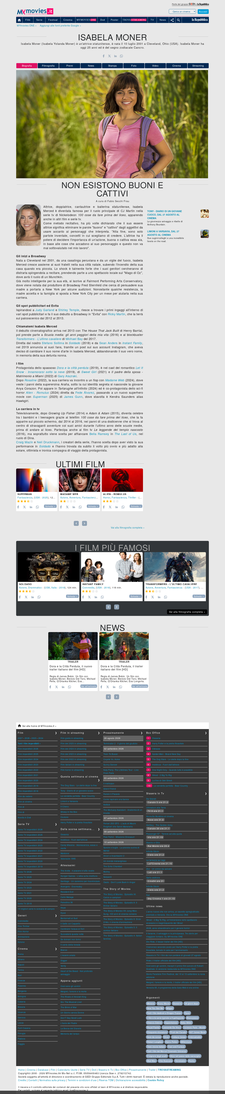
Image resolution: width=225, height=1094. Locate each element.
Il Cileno (65, 806)
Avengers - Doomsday (71, 886)
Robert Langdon (154, 1041)
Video (155, 65)
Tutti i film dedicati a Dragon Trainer (164, 1013)
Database (43, 1069)
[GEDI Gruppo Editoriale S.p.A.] (192, 4)
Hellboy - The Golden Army (159, 825)
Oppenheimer (171, 1022)
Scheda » (50, 506)
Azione (64, 497)
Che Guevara (165, 1060)
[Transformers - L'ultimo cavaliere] (175, 567)
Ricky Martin (116, 314)
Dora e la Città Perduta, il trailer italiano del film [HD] (122, 667)
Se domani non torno (71, 939)
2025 (45, 497)
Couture (65, 817)
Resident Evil (67, 891)
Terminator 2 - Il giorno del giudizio (120, 743)
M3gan (170, 1008)
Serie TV (84, 1069)
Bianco (64, 949)
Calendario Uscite (68, 1069)
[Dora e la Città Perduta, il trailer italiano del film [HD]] (124, 646)
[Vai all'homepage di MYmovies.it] (35, 14)
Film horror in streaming (72, 769)
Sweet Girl (88, 372)
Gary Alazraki (67, 376)
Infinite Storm (152, 851)
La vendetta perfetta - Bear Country (78, 795)
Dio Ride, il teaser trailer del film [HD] (164, 941)
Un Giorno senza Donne (72, 1012)
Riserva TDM (106, 1080)
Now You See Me (155, 1008)
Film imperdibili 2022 (28, 769)
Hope (63, 907)
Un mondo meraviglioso (115, 861)
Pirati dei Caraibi (178, 1032)
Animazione (23, 936)
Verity (63, 965)
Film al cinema (25, 801)
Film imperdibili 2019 (28, 785)
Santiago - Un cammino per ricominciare (80, 881)
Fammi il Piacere (111, 793)
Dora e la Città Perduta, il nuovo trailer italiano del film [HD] (71, 667)
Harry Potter (172, 1041)
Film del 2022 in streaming (73, 759)
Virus (166, 1037)
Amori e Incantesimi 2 (114, 855)
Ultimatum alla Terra (156, 807)
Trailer (152, 1069)
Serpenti (107, 876)
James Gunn (73, 396)
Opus (187, 1013)
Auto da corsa (154, 1037)
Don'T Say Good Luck (71, 1017)
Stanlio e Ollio (153, 842)
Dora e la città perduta (73, 368)
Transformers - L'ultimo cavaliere (38, 339)
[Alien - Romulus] (122, 480)
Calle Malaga (67, 897)
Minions (151, 1003)
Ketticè (106, 804)
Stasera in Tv (105, 1069)
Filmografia (48, 65)
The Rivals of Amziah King (73, 996)
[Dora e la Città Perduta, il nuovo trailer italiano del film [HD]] (73, 646)
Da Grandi (151, 798)
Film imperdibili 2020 (28, 780)
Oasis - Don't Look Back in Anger (119, 882)
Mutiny (106, 871)
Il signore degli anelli (157, 1056)
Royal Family (153, 1027)
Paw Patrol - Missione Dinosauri (119, 836)
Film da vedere (25, 796)
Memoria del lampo (70, 1033)
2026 (27, 738)
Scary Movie (164, 1003)
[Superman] (36, 480)
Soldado (74, 343)
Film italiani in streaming (72, 764)
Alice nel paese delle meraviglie (185, 1056)
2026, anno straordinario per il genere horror (168, 928)
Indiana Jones (179, 1037)
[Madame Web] (79, 480)
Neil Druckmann (48, 442)
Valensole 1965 (68, 858)
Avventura (75, 497)
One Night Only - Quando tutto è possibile (172, 769)
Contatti (32, 1080)
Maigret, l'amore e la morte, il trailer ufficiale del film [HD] (174, 982)
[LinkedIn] (115, 56)
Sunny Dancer (110, 764)
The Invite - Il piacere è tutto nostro (77, 870)
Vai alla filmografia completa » (128, 527)
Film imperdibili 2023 (28, 764)
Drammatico (35, 587)
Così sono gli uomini (71, 986)
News (91, 65)
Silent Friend (109, 788)
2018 (62, 587)
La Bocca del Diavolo (71, 1028)
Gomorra (177, 1003)
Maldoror (65, 853)
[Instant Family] (112, 567)
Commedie (23, 920)
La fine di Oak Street (162, 780)
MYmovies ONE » (27, 25)
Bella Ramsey (99, 434)
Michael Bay (74, 339)
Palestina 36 (67, 902)
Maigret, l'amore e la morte (74, 991)
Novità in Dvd (24, 817)
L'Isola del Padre (69, 1023)
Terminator (180, 1060)
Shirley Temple (68, 310)
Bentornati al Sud (69, 918)
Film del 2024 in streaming (73, 748)
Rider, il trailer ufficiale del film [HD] (163, 960)
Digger (64, 960)
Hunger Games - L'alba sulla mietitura (79, 875)
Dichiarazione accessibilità (130, 1080)
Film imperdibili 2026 (28, 748)
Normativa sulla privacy (52, 1080)
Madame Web (114, 380)
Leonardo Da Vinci (171, 1027)
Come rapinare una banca (116, 799)
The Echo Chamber (112, 866)
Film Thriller (23, 926)
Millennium (186, 1041)
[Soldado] (48, 567)
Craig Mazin (24, 442)
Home (21, 1069)
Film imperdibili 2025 (28, 754)
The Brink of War (69, 1007)
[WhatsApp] (121, 56)
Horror (106, 497)
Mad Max (151, 1060)
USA (37, 497)
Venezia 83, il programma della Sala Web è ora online (172, 987)
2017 (196, 587)
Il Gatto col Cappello (71, 923)
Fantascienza (24, 497)
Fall (148, 895)
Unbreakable (195, 1037)
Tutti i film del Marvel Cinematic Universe (166, 1051)
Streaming (198, 65)
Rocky (192, 1060)
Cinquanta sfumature (157, 1032)
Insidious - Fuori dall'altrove (74, 839)
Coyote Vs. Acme (111, 759)
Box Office (121, 1069)
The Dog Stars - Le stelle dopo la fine (79, 785)
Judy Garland (44, 310)
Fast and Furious (176, 1046)
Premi (69, 65)
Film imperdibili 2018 (28, 791)
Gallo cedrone (153, 877)
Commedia (88, 587)
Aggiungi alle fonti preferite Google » (60, 25)
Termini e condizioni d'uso (82, 1080)
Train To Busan (110, 754)
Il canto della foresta (70, 944)
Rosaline (31, 380)
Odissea (156, 748)
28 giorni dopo (191, 1003)
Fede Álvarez (84, 392)
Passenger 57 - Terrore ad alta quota (164, 833)
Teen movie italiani (156, 1046)
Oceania (65, 834)
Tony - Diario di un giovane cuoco (77, 790)
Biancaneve (192, 1018)
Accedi (203, 11)
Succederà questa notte (72, 934)
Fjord (63, 912)
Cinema (176, 65)
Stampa (112, 65)
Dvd (94, 1069)
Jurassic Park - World (194, 1027)
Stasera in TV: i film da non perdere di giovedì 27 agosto (173, 955)
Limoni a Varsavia (69, 801)
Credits (22, 1080)
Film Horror (23, 931)
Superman (40, 397)
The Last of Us (125, 434)
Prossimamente (137, 1069)
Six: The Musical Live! (71, 1001)
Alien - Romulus (37, 392)
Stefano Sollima (53, 343)
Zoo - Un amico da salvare (159, 868)
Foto (133, 65)
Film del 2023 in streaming (73, 754)
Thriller (132, 497)
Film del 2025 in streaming (73, 743)
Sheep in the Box (69, 811)
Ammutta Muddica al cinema (160, 816)
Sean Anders (108, 343)
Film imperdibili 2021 (28, 775)
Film (53, 1069)
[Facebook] (103, 56)
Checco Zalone (154, 1022)
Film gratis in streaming (72, 738)
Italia (54, 587)
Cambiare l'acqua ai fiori (72, 928)
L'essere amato (68, 955)
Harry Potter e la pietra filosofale (76, 822)
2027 (20, 738)
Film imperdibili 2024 (28, 759)
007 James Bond (197, 1032)
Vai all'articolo (88, 686)
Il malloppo (108, 783)
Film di (21, 806)
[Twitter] (109, 56)
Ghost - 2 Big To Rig (162, 775)
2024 (40, 738)
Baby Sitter (186, 1022)
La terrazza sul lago (156, 860)
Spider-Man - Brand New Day (166, 754)
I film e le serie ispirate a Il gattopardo (165, 1018)
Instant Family (132, 343)
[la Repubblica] (203, 4)
